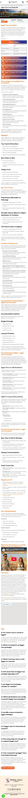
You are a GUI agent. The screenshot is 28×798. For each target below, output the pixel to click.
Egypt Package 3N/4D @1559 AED (13, 62)
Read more (3, 38)
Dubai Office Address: (6, 597)
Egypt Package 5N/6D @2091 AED (13, 73)
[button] (23, 2)
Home (2, 5)
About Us (7, 784)
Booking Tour (7, 5)
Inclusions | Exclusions (11, 58)
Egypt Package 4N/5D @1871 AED (13, 68)
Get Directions (14, 532)
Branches (21, 784)
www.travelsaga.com (6, 593)
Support (16, 784)
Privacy (12, 784)
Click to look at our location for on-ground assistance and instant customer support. (14, 494)
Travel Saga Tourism (13, 640)
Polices (6, 77)
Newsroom (14, 786)
